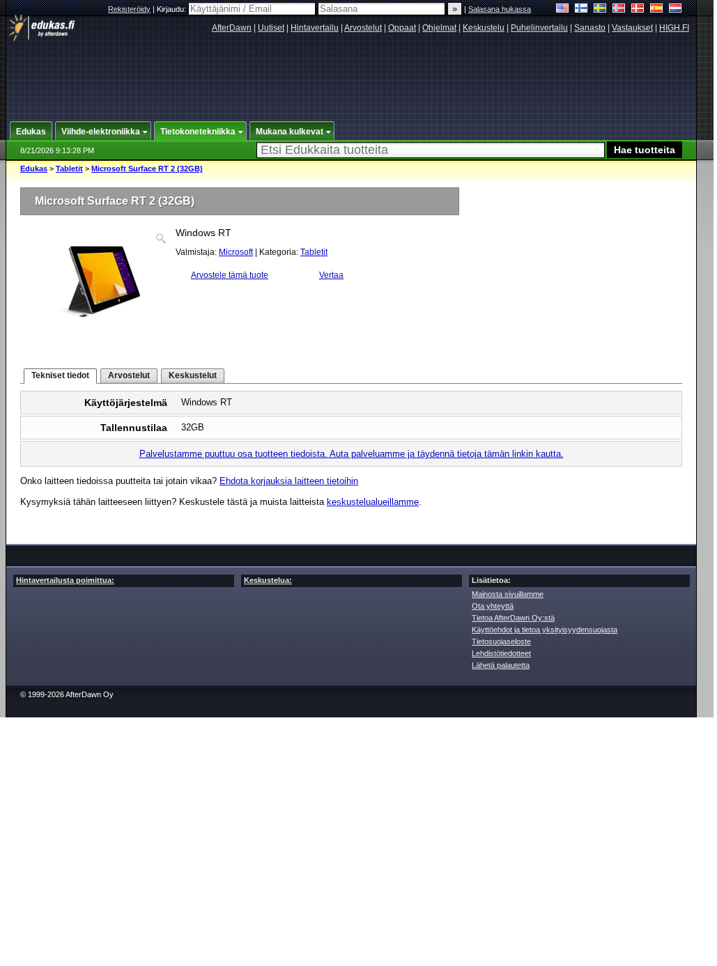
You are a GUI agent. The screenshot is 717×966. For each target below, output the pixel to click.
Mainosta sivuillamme (507, 594)
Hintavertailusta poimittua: (65, 580)
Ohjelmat (439, 28)
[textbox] (430, 150)
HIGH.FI (674, 28)
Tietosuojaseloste (501, 641)
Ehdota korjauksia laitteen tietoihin (288, 481)
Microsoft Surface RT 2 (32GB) (147, 168)
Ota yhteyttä (493, 606)
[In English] (562, 9)
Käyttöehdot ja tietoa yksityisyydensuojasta (544, 629)
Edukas (33, 168)
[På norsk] (619, 9)
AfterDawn (232, 28)
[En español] (656, 9)
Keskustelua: (268, 580)
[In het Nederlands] (675, 9)
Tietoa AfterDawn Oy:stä (513, 618)
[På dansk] (638, 9)
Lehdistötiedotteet (501, 653)
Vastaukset (632, 28)
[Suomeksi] (581, 9)
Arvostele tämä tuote (229, 275)
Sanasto (590, 28)
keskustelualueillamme (373, 502)
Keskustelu (483, 28)
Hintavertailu (315, 28)
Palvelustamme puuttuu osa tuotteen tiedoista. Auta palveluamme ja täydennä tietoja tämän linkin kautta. (351, 454)
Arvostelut (363, 28)
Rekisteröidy (129, 9)
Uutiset (271, 28)
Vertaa (331, 275)
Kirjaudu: (172, 9)
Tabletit (69, 168)
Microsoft (236, 252)
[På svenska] (600, 9)
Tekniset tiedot (60, 375)
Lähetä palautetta (501, 665)
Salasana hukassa (499, 9)
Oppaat (402, 28)
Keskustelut (193, 375)
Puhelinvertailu (539, 28)
